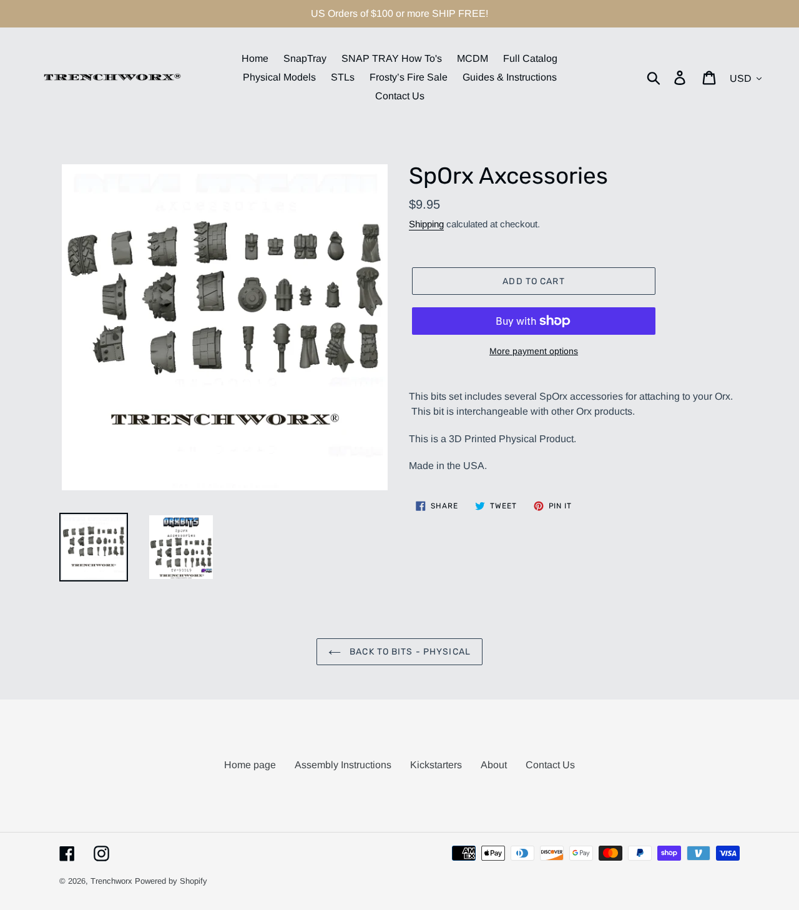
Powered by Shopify (171, 881)
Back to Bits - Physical (409, 651)
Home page (250, 764)
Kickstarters (436, 764)
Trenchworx (111, 881)
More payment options (533, 351)
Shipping (426, 224)
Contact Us (550, 764)
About (494, 764)
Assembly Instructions (343, 764)
